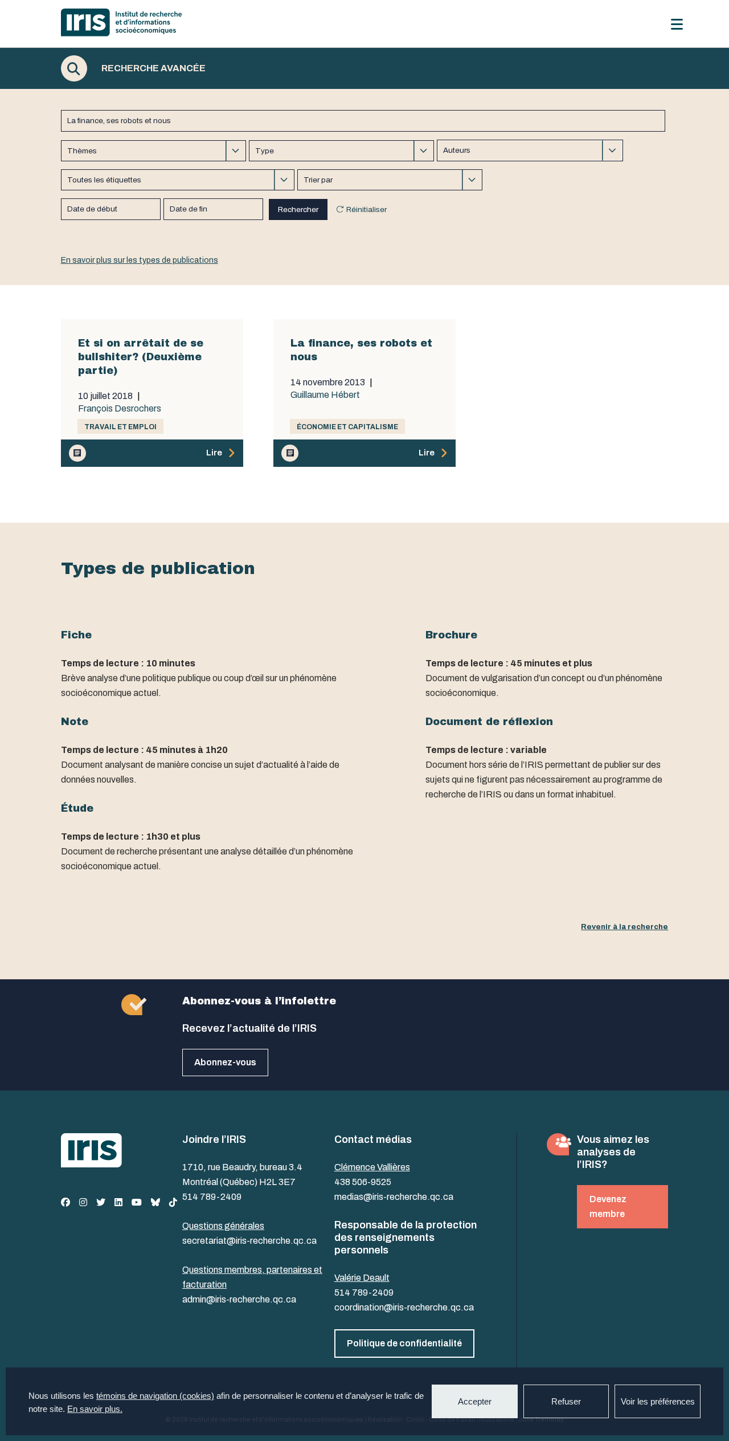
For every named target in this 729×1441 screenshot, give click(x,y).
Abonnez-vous (225, 1062)
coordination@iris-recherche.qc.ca (404, 1307)
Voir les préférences (658, 1401)
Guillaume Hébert (325, 395)
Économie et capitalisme (347, 427)
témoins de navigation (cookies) (155, 1396)
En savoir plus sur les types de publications (139, 260)
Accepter (475, 1401)
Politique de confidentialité (404, 1343)
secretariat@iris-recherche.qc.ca (249, 1240)
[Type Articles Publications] (341, 150)
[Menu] (677, 24)
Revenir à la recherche (624, 926)
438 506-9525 (362, 1182)
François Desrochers (119, 408)
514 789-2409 (211, 1197)
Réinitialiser (366, 209)
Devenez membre (607, 1206)
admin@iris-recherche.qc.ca (239, 1299)
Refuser (566, 1401)
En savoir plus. (94, 1409)
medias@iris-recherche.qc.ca (393, 1197)
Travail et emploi (120, 427)
